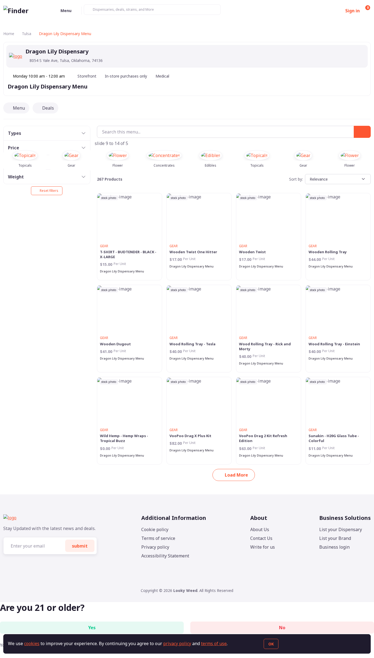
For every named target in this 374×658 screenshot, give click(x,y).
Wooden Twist (252, 251)
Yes (92, 628)
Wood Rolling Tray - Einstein (334, 343)
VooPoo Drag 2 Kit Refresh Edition (263, 438)
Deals (48, 108)
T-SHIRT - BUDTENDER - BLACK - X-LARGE (128, 254)
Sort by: (296, 179)
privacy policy (177, 643)
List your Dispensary (340, 529)
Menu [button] (66, 10)
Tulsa (26, 33)
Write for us (262, 547)
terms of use (214, 643)
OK (271, 643)
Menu (19, 108)
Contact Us (261, 538)
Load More (236, 475)
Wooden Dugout (115, 343)
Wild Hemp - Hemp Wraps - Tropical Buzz (124, 438)
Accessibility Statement (165, 556)
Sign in (352, 11)
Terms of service (158, 538)
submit (80, 546)
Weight (16, 177)
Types (14, 133)
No (282, 628)
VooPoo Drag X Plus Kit (190, 435)
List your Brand (335, 538)
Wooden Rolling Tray (328, 251)
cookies (31, 643)
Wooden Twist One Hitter (193, 251)
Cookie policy (154, 529)
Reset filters (49, 190)
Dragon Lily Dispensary (39, 86)
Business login (334, 547)
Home (8, 33)
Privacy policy (155, 547)
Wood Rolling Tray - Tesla (192, 343)
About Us (259, 529)
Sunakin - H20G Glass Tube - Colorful (334, 438)
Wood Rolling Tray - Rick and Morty (265, 346)
